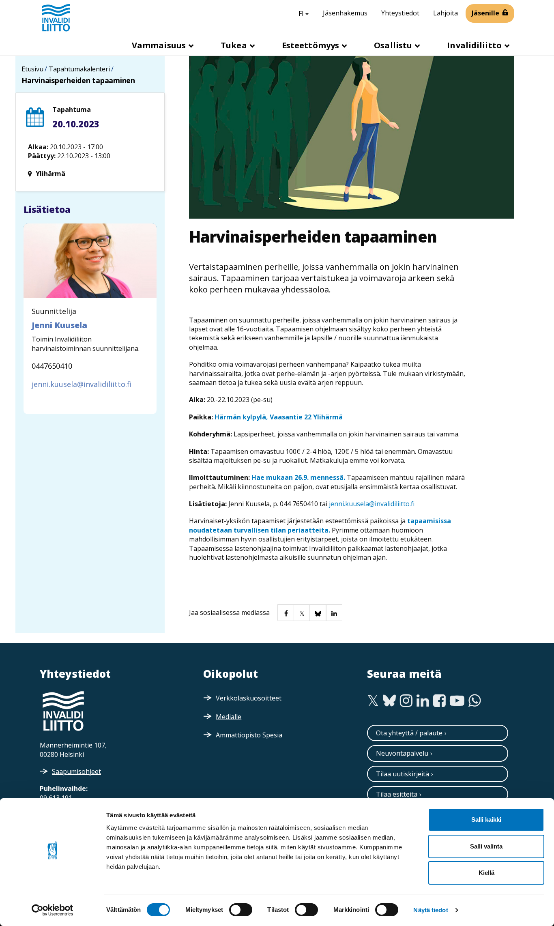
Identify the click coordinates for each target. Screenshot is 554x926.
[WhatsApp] (474, 701)
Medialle (228, 716)
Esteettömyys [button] (311, 45)
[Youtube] (457, 701)
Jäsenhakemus (345, 13)
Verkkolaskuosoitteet (248, 698)
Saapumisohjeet (76, 771)
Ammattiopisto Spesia (249, 734)
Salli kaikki (486, 819)
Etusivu (32, 68)
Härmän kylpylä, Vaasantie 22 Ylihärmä (279, 417)
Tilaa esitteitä (396, 794)
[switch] (240, 909)
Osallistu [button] (394, 45)
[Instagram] (406, 701)
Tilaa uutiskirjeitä (402, 773)
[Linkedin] (423, 701)
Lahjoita (445, 13)
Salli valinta (486, 846)
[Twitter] (373, 701)
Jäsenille (485, 13)
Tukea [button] (235, 45)
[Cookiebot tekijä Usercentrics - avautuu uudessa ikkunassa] (52, 910)
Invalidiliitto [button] (475, 45)
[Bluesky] (389, 701)
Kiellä (486, 872)
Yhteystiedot (400, 13)
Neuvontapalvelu (402, 753)
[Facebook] (439, 701)
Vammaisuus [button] (160, 45)
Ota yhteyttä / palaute (409, 732)
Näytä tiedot (430, 910)
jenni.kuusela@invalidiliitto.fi (371, 503)
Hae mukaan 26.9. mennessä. (298, 477)
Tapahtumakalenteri (79, 68)
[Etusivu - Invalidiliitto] (56, 17)
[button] (285, 612)
